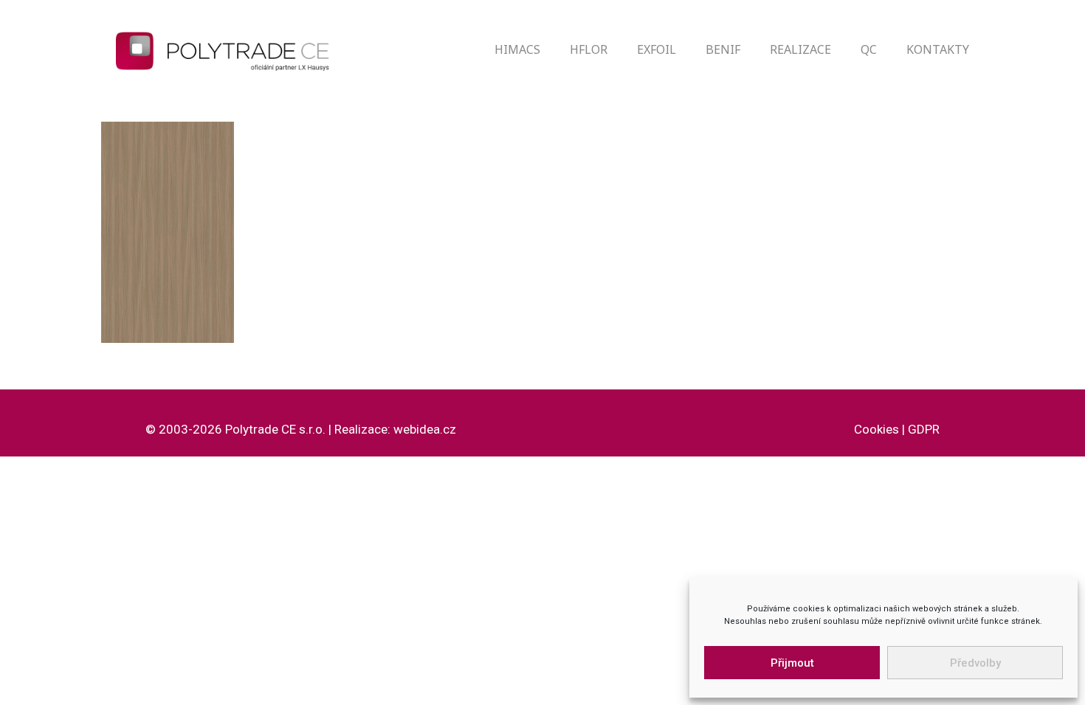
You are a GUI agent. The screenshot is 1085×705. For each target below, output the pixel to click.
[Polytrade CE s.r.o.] (232, 49)
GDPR (924, 429)
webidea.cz (424, 429)
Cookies (876, 429)
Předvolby (975, 663)
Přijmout (792, 663)
